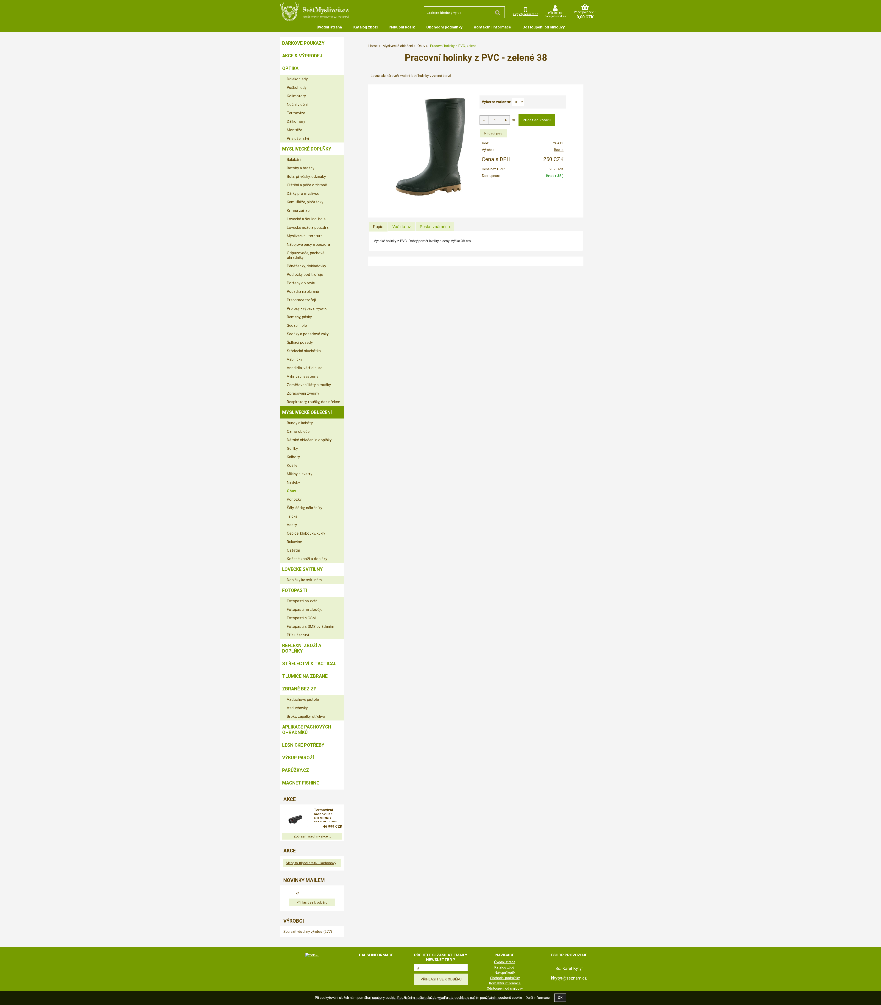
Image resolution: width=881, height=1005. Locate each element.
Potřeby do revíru (301, 283)
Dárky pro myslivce (303, 193)
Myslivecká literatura (305, 236)
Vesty (292, 524)
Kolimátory (296, 96)
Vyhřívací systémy (302, 376)
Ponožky (294, 499)
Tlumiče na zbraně (305, 676)
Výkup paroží (298, 757)
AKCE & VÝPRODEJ (302, 56)
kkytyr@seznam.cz (525, 14)
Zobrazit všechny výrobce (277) (307, 932)
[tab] (378, 227)
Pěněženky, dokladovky (306, 266)
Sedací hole (297, 325)
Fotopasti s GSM (301, 618)
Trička (292, 516)
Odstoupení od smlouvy (543, 27)
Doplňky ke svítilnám (304, 580)
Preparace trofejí (301, 300)
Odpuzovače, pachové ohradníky (305, 255)
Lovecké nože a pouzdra (308, 227)
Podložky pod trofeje (305, 274)
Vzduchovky (297, 708)
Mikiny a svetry (299, 474)
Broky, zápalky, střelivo (306, 716)
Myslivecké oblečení (307, 412)
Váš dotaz (401, 226)
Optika (290, 68)
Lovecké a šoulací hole (306, 219)
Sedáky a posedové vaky (308, 334)
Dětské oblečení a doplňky (309, 440)
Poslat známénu (435, 226)
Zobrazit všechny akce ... (312, 836)
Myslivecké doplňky (306, 149)
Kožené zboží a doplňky (307, 558)
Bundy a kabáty (300, 423)
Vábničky (294, 359)
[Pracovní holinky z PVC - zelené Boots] (430, 147)
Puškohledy (297, 87)
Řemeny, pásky (299, 317)
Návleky (293, 482)
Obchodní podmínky (444, 27)
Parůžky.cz (295, 770)
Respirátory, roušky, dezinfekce (313, 401)
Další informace (537, 998)
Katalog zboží (365, 27)
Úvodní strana (329, 27)
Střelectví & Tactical (309, 663)
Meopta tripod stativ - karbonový (311, 863)
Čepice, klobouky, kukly (306, 533)
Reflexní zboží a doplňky (301, 648)
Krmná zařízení (299, 210)
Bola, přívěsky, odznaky (306, 176)
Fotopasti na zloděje (304, 609)
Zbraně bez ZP (299, 689)
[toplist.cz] (312, 955)
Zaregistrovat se (555, 16)
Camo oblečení (299, 431)
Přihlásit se (555, 12)
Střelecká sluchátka (304, 351)
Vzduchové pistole (303, 699)
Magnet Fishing (301, 783)
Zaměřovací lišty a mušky (309, 384)
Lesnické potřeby (303, 745)
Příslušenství (298, 138)
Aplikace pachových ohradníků (306, 729)
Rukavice (294, 541)
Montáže (294, 130)
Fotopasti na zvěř (302, 601)
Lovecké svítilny (302, 569)
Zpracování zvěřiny (303, 393)
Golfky (292, 448)
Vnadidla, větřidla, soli (305, 368)
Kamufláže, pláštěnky (305, 202)
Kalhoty (293, 457)
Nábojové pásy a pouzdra (308, 244)
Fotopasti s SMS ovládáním (310, 626)
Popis (378, 226)
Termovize (296, 113)
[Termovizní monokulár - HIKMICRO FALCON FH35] (295, 819)
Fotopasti (294, 590)
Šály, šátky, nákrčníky (304, 507)
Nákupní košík (402, 27)
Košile (292, 465)
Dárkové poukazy (303, 43)
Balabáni (294, 159)
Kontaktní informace (492, 27)
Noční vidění (297, 104)
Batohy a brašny (300, 168)
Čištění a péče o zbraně (307, 185)
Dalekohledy (297, 79)
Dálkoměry (296, 121)
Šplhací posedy (300, 342)
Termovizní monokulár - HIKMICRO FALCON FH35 (325, 815)
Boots (558, 150)
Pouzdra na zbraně (303, 291)
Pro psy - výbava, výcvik (306, 308)
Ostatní (293, 550)
